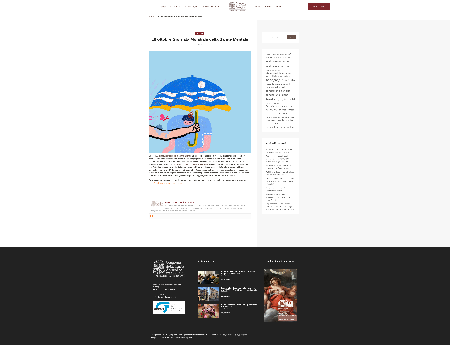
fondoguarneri (288, 106)
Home (151, 16)
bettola (277, 70)
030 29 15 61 (160, 294)
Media (257, 6)
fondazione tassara (274, 106)
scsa (268, 120)
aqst (280, 57)
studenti (276, 123)
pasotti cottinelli (278, 117)
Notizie (268, 6)
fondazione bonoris (278, 90)
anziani (275, 57)
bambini (282, 67)
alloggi (289, 54)
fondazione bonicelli (275, 87)
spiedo (268, 124)
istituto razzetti (286, 109)
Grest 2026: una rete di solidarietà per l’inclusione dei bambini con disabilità (280, 181)
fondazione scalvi (273, 103)
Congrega (162, 6)
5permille (276, 54)
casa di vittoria (271, 76)
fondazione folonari (278, 94)
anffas (269, 57)
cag (283, 73)
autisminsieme (277, 61)
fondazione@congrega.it (165, 297)
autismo (272, 66)
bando (288, 66)
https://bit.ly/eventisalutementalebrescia (166, 183)
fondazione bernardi (281, 84)
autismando (286, 57)
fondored (271, 109)
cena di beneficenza (284, 76)
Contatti (278, 6)
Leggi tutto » (225, 279)
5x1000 (282, 54)
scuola (274, 120)
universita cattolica (275, 127)
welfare (290, 127)
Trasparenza (245, 335)
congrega (273, 80)
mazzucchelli (279, 113)
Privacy (223, 335)
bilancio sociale (273, 73)
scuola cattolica (285, 120)
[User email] (151, 216)
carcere (288, 73)
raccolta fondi (290, 117)
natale (269, 117)
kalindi (268, 114)
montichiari (291, 114)
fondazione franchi (280, 99)
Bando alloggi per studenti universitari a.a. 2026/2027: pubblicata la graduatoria (278, 159)
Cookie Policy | (234, 335)
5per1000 (269, 54)
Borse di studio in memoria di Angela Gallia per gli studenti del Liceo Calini (279, 197)
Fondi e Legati (191, 6)
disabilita (288, 80)
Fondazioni (175, 6)
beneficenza (270, 70)
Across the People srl (183, 337)
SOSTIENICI (321, 6)
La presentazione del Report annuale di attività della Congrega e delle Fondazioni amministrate (280, 206)
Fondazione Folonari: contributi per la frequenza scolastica (238, 273)
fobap (268, 84)
